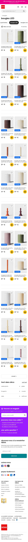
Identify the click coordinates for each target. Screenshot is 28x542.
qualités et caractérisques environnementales (19, 493)
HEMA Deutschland (19, 509)
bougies (4, 15)
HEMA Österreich (19, 511)
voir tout (24, 382)
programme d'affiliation (20, 496)
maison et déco (5, 485)
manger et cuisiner (5, 491)
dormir (2, 493)
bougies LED (14, 22)
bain (2, 495)
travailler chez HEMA (20, 487)
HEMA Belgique (19, 507)
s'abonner (14, 456)
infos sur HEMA (18, 485)
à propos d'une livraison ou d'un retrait (12, 422)
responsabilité (22, 518)
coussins (24, 391)
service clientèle (12, 432)
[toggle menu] (25, 7)
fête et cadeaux (5, 489)
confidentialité (18, 516)
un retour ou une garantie (9, 424)
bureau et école (5, 487)
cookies (9, 520)
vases (2, 396)
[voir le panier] (22, 7)
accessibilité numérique (7, 516)
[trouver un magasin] (25, 415)
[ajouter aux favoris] (11, 31)
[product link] (7, 37)
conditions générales (6, 518)
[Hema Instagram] (5, 466)
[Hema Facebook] (2, 466)
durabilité (17, 489)
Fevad (13, 520)
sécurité (3, 520)
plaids (23, 386)
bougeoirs (4, 391)
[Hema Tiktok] (8, 466)
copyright (15, 518)
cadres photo (4, 386)
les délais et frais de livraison (9, 426)
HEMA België (18, 505)
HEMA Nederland (19, 503)
